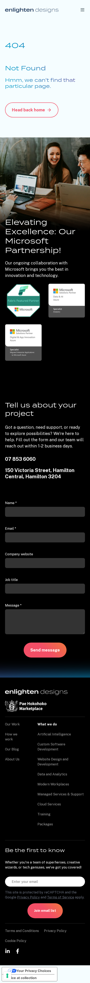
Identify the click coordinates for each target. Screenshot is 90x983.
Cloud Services (49, 804)
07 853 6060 (20, 459)
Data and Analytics (52, 774)
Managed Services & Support (60, 794)
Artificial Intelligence (54, 734)
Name (11, 503)
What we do (47, 724)
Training (43, 814)
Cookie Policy (15, 941)
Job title (11, 580)
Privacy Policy (28, 897)
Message (13, 605)
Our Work (12, 724)
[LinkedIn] (7, 951)
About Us (12, 759)
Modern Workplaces (53, 784)
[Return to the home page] (32, 10)
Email (10, 529)
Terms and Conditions (22, 931)
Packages (45, 824)
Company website (19, 554)
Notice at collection (21, 978)
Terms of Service (60, 897)
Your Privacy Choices (33, 971)
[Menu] (82, 9)
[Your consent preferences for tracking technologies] (7, 976)
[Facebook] (17, 951)
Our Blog (12, 749)
